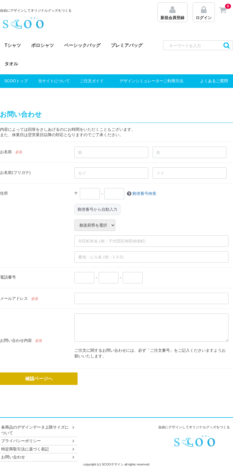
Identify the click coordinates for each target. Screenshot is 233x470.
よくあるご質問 (214, 81)
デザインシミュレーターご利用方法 (151, 81)
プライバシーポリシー (21, 441)
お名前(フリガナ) (15, 172)
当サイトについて (54, 81)
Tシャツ (13, 45)
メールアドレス (14, 298)
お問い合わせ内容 (16, 340)
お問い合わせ (13, 457)
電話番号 (8, 277)
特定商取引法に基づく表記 (25, 449)
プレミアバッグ (127, 45)
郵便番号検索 (144, 193)
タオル (11, 63)
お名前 (6, 151)
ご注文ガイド (92, 81)
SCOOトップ (16, 81)
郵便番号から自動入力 (97, 209)
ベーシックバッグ (82, 45)
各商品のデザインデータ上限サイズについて (35, 430)
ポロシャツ (42, 45)
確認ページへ (39, 378)
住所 (4, 193)
